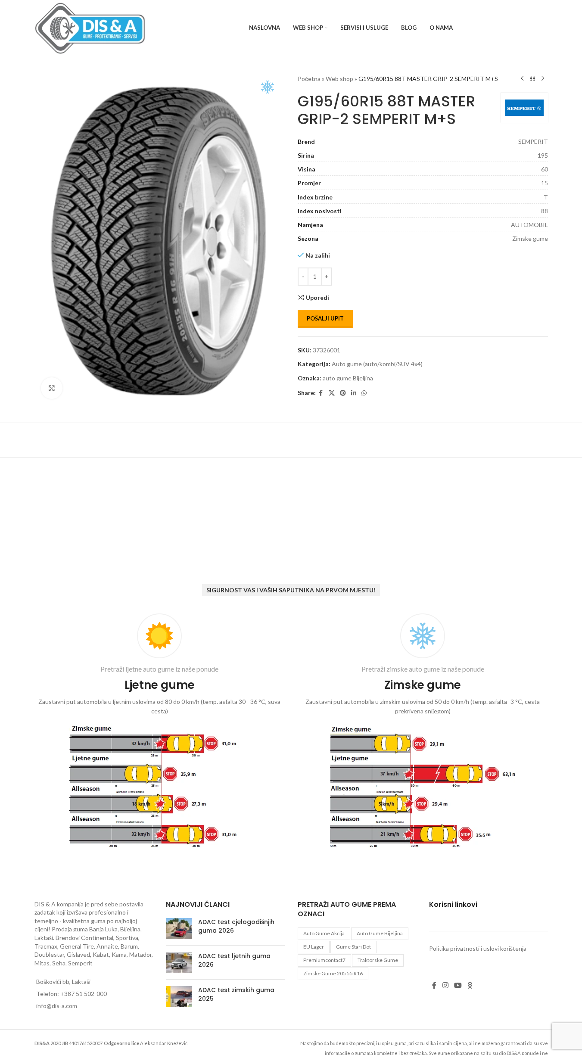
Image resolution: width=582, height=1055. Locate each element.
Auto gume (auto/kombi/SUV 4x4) (377, 363)
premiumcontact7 (324, 960)
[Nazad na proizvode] (532, 79)
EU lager (313, 946)
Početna (309, 78)
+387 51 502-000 (83, 993)
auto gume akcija (324, 933)
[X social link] (331, 393)
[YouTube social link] (457, 985)
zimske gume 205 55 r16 (333, 973)
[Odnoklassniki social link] (470, 985)
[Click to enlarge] (51, 388)
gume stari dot (353, 946)
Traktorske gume (378, 960)
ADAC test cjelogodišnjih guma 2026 (236, 926)
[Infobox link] (159, 732)
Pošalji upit (325, 318)
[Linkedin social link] (354, 393)
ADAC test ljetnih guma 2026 (234, 960)
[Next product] (543, 79)
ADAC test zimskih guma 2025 (236, 994)
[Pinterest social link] (343, 393)
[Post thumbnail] (179, 928)
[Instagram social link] (445, 985)
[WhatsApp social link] (364, 393)
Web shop (339, 78)
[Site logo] (90, 27)
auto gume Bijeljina (348, 378)
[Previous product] (522, 79)
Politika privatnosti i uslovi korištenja (477, 948)
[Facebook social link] (321, 393)
